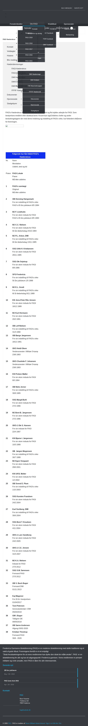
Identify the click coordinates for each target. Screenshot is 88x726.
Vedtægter (10, 51)
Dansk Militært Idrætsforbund (35, 723)
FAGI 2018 (28, 43)
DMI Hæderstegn (18, 77)
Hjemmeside (11, 99)
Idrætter (19, 24)
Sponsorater (69, 24)
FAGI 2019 (28, 37)
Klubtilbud (52, 24)
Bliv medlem (66, 8)
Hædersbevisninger (14, 64)
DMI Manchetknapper (20, 86)
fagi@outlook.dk (25, 710)
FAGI (9, 723)
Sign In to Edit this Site (53, 723)
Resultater (28, 33)
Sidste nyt (78, 8)
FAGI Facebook (48, 33)
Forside (13, 24)
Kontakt (34, 29)
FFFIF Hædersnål (18, 90)
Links (47, 28)
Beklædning (70, 35)
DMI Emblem (16, 82)
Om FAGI (33, 24)
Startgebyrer (35, 111)
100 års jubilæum (10, 670)
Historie (9, 56)
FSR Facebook (48, 39)
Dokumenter (11, 95)
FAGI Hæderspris (18, 73)
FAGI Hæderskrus (18, 69)
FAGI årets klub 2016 (11, 681)
